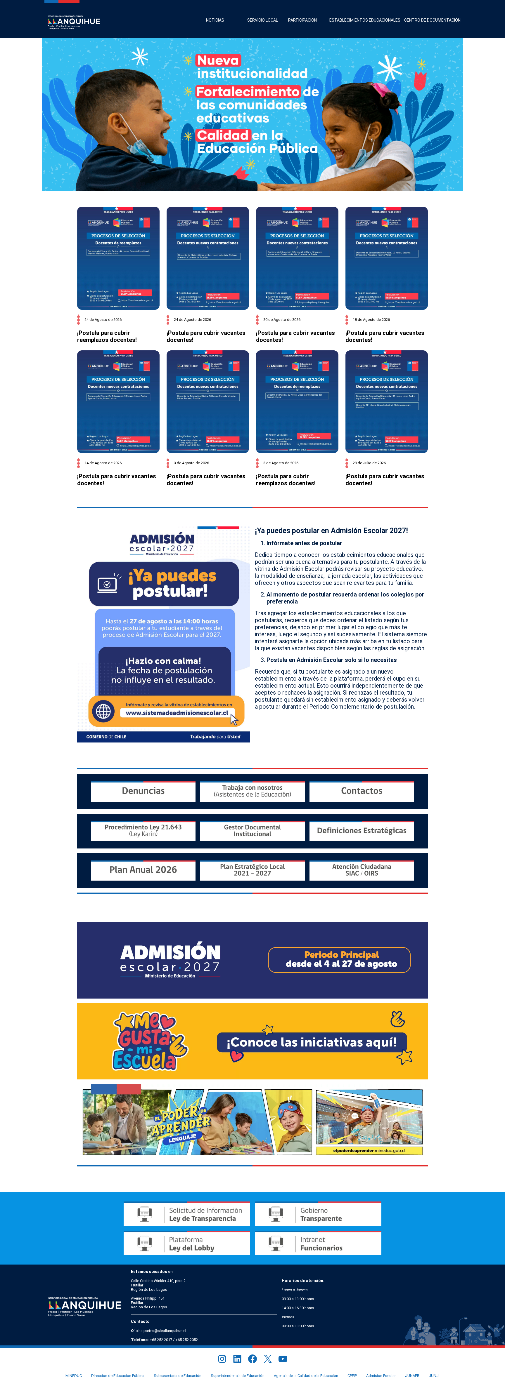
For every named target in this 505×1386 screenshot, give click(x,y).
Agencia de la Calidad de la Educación (306, 1375)
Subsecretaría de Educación (177, 1375)
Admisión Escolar (381, 1375)
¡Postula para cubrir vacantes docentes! (206, 336)
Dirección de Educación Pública (117, 1375)
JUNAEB (412, 1375)
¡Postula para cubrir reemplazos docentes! (107, 336)
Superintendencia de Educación (237, 1375)
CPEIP (352, 1375)
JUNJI (434, 1375)
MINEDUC (73, 1375)
